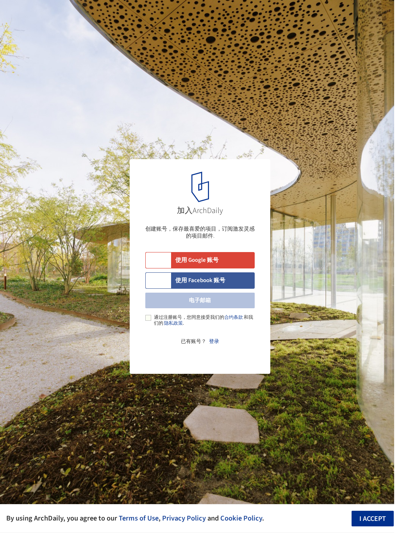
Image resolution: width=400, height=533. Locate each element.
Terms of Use (139, 518)
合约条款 (233, 317)
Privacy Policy (184, 518)
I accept (372, 519)
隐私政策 (173, 323)
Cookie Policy (241, 518)
